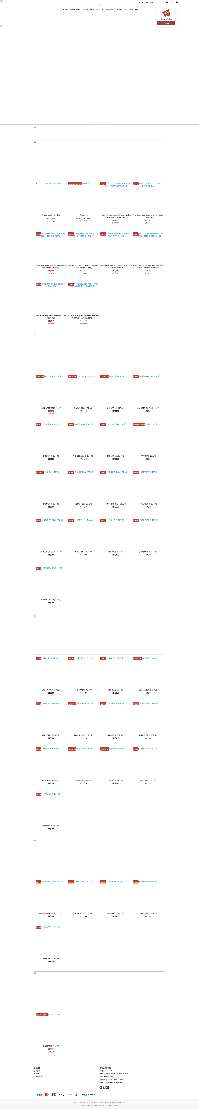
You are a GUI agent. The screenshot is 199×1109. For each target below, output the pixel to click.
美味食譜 (99, 9)
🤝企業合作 (87, 9)
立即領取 (166, 23)
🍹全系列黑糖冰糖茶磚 (69, 9)
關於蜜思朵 (132, 9)
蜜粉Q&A (120, 9)
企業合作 (37, 1071)
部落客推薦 (109, 9)
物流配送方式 (39, 1073)
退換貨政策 (38, 1076)
